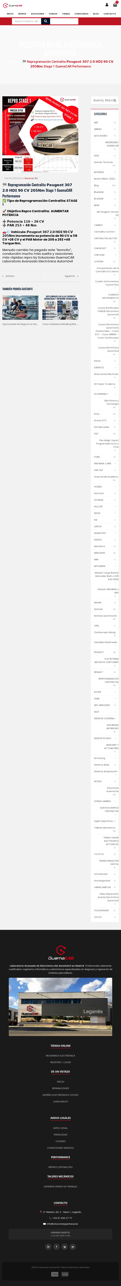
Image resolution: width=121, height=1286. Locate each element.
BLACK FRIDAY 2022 (104, 178)
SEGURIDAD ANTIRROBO (112, 726)
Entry (97, 413)
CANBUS (98, 225)
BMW (96, 205)
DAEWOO (99, 367)
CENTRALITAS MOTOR (105, 238)
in (48, 1246)
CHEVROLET (100, 248)
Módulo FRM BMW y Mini (108, 591)
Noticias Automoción (105, 615)
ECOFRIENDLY (101, 394)
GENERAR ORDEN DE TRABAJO (60, 1186)
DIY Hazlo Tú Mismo (104, 384)
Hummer (99, 493)
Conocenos (81, 13)
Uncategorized (102, 880)
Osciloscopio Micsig (104, 632)
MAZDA (98, 539)
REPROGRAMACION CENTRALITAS (109, 680)
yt (73, 1246)
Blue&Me (99, 192)
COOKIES (61, 1141)
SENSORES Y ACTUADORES (111, 746)
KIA (95, 519)
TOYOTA (99, 854)
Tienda (66, 13)
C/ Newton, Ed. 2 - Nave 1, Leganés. (62, 1211)
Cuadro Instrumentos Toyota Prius (107, 283)
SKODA (97, 781)
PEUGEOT (99, 652)
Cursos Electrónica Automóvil (108, 349)
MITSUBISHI (99, 566)
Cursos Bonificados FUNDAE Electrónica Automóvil (108, 311)
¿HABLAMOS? (60, 1101)
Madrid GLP (100, 533)
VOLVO (98, 917)
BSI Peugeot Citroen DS (108, 213)
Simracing (99, 758)
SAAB (96, 698)
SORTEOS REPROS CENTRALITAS (109, 809)
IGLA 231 (98, 506)
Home (12, 61)
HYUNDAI (98, 500)
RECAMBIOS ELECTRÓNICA (60, 1055)
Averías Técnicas (103, 162)
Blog (96, 13)
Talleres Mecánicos (104, 827)
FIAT (96, 433)
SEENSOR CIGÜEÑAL (104, 718)
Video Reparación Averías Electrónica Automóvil (108, 897)
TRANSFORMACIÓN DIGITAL (109, 862)
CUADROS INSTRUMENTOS (110, 296)
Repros (22, 13)
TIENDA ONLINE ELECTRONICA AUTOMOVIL (111, 841)
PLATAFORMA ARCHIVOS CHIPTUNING (106, 660)
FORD (97, 456)
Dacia (97, 360)
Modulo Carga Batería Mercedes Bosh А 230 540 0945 (107, 576)
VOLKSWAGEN (101, 910)
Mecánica (99, 546)
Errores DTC (100, 420)
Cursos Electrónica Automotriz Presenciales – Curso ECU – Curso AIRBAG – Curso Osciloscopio (107, 331)
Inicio (10, 13)
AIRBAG (98, 129)
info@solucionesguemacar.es (62, 1223)
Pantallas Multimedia (105, 642)
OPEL (96, 625)
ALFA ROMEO (101, 135)
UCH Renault (101, 874)
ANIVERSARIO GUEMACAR (112, 144)
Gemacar (29, 178)
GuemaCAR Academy (106, 476)
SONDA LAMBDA (102, 801)
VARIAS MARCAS (102, 887)
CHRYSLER (99, 255)
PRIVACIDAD (60, 1134)
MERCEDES (99, 552)
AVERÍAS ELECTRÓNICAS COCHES (60, 1094)
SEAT (96, 711)
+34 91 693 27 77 (62, 1217)
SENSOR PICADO (102, 738)
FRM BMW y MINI (102, 463)
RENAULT (98, 672)
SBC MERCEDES (102, 705)
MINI (96, 559)
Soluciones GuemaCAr (112, 789)
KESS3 (97, 513)
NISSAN (97, 602)
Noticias (98, 609)
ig (65, 1246)
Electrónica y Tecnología (111, 402)
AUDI (96, 155)
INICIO (60, 1081)
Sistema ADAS (101, 764)
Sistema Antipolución (105, 771)
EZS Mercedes (101, 427)
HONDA (98, 486)
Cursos (53, 13)
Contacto (110, 13)
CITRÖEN (98, 261)
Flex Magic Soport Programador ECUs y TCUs (107, 444)
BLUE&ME (99, 198)
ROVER (97, 692)
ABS (96, 122)
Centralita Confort (104, 231)
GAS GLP (98, 470)
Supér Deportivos (103, 821)
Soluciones (37, 13)
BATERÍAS (99, 172)
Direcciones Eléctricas (106, 374)
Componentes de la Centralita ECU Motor (107, 270)
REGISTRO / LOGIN (60, 1062)
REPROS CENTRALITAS (60, 1167)
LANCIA (97, 526)
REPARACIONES (60, 1088)
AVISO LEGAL (60, 1127)
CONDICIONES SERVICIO (60, 1147)
